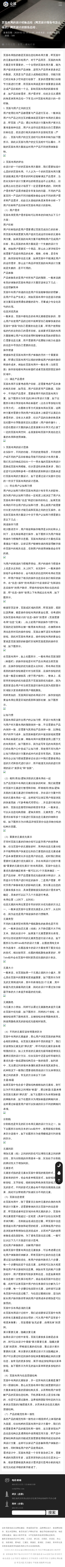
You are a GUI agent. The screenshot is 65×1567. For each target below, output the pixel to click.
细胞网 (42, 1563)
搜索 (52, 1512)
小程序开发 (44, 1558)
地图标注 (25, 1558)
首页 (20, 44)
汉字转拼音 (34, 1558)
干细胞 (36, 1563)
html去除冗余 (49, 1554)
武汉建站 (28, 1563)
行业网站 (53, 1558)
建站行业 (30, 44)
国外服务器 (38, 1554)
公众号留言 (16, 1558)
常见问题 (21, 1563)
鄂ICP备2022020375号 (23, 1554)
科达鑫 (48, 1563)
